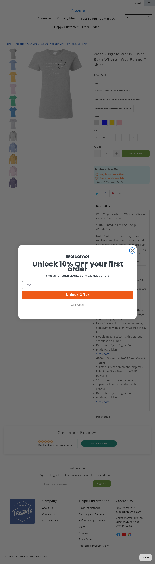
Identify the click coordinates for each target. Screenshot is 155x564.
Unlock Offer (77, 294)
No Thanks (77, 305)
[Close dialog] (132, 250)
